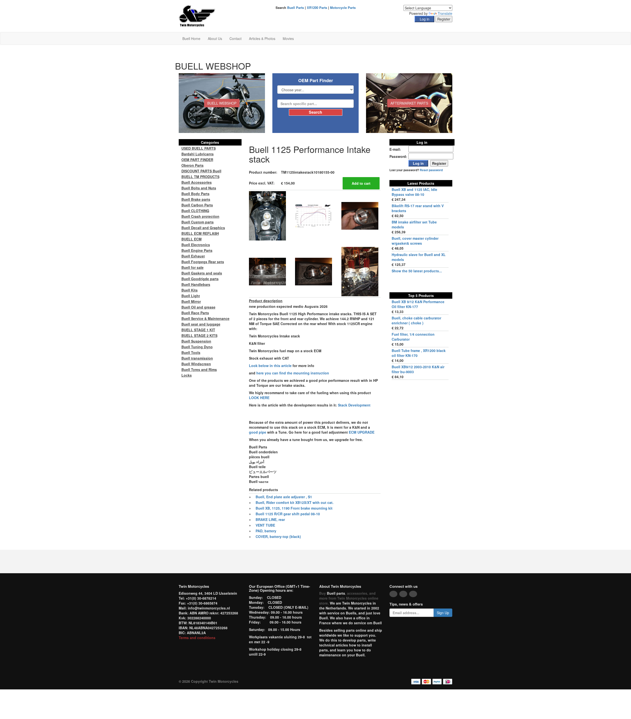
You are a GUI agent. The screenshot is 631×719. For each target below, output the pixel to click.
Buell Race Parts (195, 312)
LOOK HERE (259, 397)
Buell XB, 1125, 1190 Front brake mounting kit (294, 508)
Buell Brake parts (195, 199)
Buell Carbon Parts (197, 205)
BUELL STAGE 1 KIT (198, 329)
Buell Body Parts (195, 193)
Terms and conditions (197, 637)
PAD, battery (266, 530)
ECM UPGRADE (361, 432)
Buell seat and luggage (200, 324)
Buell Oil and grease (198, 307)
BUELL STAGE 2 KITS (199, 335)
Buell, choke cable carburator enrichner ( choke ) (416, 320)
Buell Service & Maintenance (205, 318)
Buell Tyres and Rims (199, 369)
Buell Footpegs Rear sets (202, 261)
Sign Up (443, 612)
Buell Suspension (196, 341)
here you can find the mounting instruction (292, 372)
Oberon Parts (192, 165)
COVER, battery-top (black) (278, 536)
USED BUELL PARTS (198, 148)
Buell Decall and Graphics (203, 227)
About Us (215, 38)
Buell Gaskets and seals (201, 273)
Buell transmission (197, 358)
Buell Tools (190, 352)
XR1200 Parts (317, 7)
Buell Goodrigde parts (200, 278)
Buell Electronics (195, 244)
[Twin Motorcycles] (197, 15)
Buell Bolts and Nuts (198, 187)
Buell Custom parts (197, 222)
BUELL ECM (191, 239)
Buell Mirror (191, 301)
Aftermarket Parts (409, 103)
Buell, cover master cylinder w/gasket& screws (415, 241)
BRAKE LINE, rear (270, 519)
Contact (235, 38)
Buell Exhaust (193, 256)
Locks (186, 375)
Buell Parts (295, 7)
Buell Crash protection (200, 216)
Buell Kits (189, 290)
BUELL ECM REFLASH (200, 233)
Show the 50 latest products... (417, 270)
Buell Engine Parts (196, 250)
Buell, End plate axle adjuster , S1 (284, 496)
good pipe (258, 432)
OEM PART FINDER (197, 159)
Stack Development (354, 405)
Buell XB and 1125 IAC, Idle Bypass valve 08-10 (414, 192)
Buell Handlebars (195, 284)
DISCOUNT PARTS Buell (201, 170)
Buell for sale (192, 267)
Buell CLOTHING (195, 210)
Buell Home (191, 38)
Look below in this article (270, 365)
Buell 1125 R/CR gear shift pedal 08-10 (288, 513)
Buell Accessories (196, 182)
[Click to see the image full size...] (267, 215)
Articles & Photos (262, 38)
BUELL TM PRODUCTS (200, 176)
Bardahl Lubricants (197, 153)
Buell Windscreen (196, 363)
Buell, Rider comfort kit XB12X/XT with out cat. (294, 502)
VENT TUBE (265, 525)
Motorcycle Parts (343, 7)
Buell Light (190, 295)
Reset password (431, 170)
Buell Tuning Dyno (197, 346)
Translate (445, 13)
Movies (288, 38)
